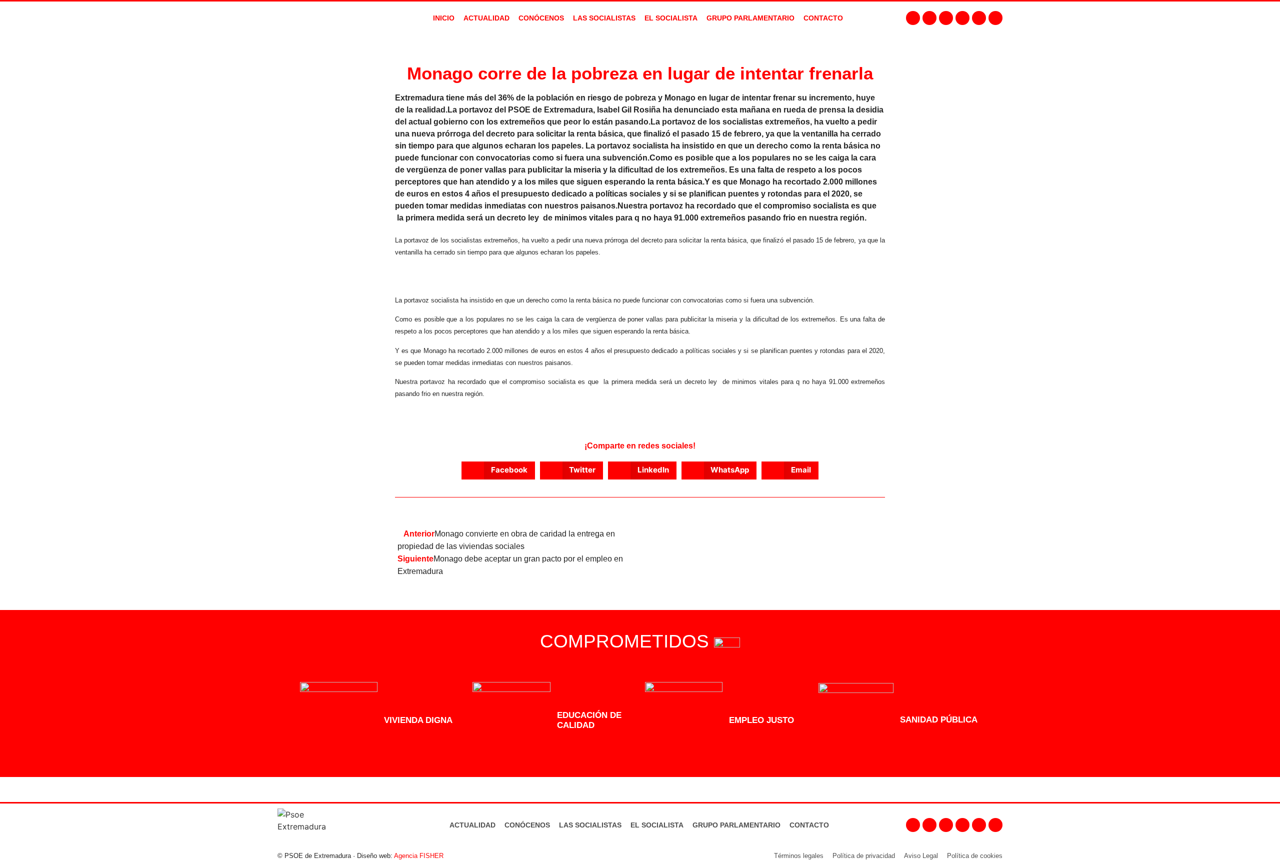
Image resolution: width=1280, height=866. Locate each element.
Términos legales (799, 856)
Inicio (443, 18)
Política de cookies (974, 856)
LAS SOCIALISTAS (604, 18)
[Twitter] (946, 18)
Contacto (809, 825)
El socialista (671, 18)
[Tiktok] (995, 18)
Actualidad (473, 825)
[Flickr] (979, 18)
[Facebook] (913, 18)
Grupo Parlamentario (750, 18)
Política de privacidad (863, 856)
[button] (498, 471)
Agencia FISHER (419, 856)
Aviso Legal (921, 856)
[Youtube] (963, 18)
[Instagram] (929, 18)
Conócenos (527, 825)
